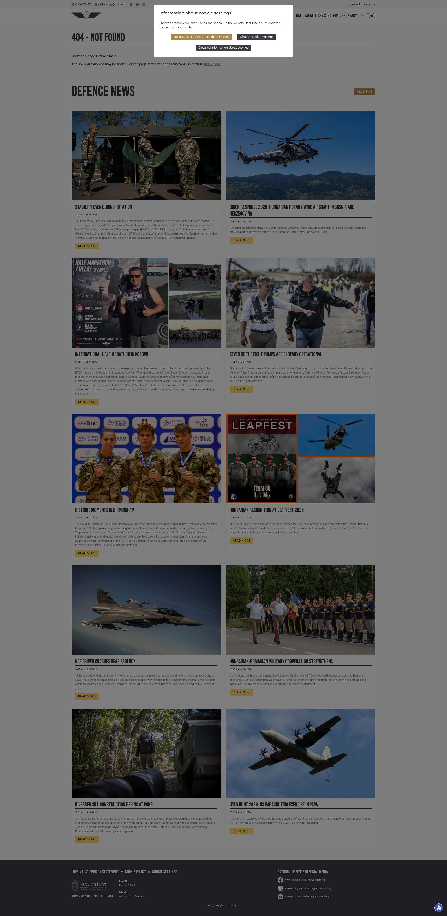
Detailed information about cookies (223, 47)
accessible (438, 907)
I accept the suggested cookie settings (201, 36)
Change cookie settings (256, 36)
